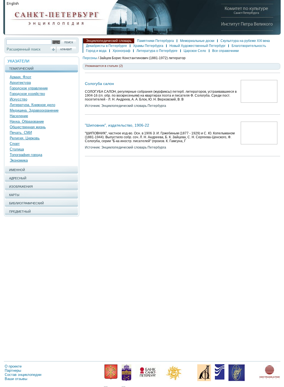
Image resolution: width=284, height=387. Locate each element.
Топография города (26, 155)
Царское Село (195, 51)
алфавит (66, 49)
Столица (17, 149)
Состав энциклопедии (23, 375)
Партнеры (13, 370)
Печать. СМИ (21, 132)
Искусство (18, 99)
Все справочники (225, 51)
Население (19, 116)
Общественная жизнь (28, 127)
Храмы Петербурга (148, 46)
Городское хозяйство (27, 94)
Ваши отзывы (16, 379)
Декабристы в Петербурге (106, 46)
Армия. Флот (20, 77)
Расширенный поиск (23, 49)
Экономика (19, 160)
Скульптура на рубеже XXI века (245, 41)
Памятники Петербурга (155, 41)
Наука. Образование (27, 121)
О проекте (13, 366)
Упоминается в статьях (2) (104, 65)
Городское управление (29, 88)
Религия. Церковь (25, 138)
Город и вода (96, 51)
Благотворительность (249, 46)
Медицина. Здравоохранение (34, 110)
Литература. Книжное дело (32, 105)
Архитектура (20, 83)
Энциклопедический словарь (108, 41)
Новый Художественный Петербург (197, 46)
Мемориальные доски (197, 41)
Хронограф (121, 51)
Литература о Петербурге (157, 51)
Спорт (15, 144)
